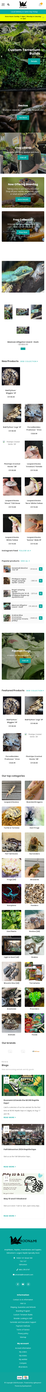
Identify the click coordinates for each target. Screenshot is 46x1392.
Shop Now (23, 232)
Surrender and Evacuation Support (23, 1322)
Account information (23, 1348)
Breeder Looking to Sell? (23, 1318)
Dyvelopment (26, 1386)
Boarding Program (23, 1311)
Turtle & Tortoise (8, 807)
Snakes (27, 937)
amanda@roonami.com (24, 1274)
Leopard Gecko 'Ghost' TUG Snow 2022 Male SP (12, 503)
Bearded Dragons (31, 782)
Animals (5, 1014)
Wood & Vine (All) (8, 963)
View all (23, 157)
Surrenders (29, 833)
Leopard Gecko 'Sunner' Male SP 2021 (34, 540)
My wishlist (23, 1359)
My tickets (23, 1355)
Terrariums (29, 963)
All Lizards (28, 859)
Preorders (28, 989)
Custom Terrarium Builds (23, 1314)
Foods (27, 1014)
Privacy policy (23, 1333)
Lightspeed (37, 1383)
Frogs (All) (5, 859)
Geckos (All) (29, 911)
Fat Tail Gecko (7, 833)
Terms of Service (23, 1330)
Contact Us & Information (23, 1299)
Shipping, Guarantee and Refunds (23, 1307)
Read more (9, 1117)
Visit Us (23, 1303)
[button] (2, 56)
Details (34, 61)
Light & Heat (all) (8, 937)
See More (23, 117)
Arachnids (5, 989)
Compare (23, 1363)
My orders (23, 1352)
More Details (23, 199)
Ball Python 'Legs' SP (12, 427)
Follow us (24, 551)
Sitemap (23, 1337)
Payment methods (23, 1326)
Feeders (28, 885)
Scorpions (5, 885)
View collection (28, 361)
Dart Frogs (29, 807)
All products (23, 1367)
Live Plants (6, 911)
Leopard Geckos (8, 782)
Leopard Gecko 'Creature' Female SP (34, 466)
